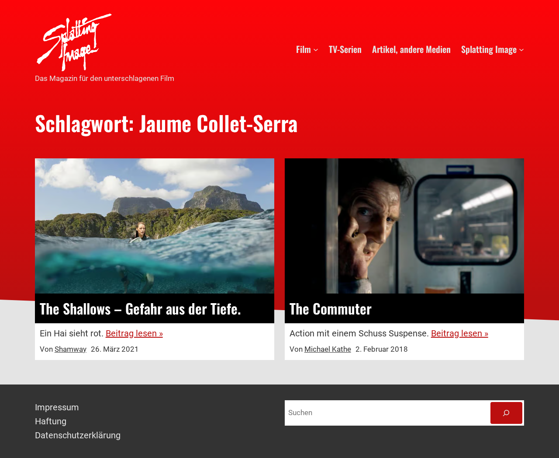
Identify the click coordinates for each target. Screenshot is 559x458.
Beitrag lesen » (134, 333)
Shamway (70, 349)
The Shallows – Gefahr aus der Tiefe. (140, 308)
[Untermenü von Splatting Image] (521, 49)
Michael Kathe (327, 349)
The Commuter (331, 308)
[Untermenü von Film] (315, 49)
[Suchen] (506, 413)
